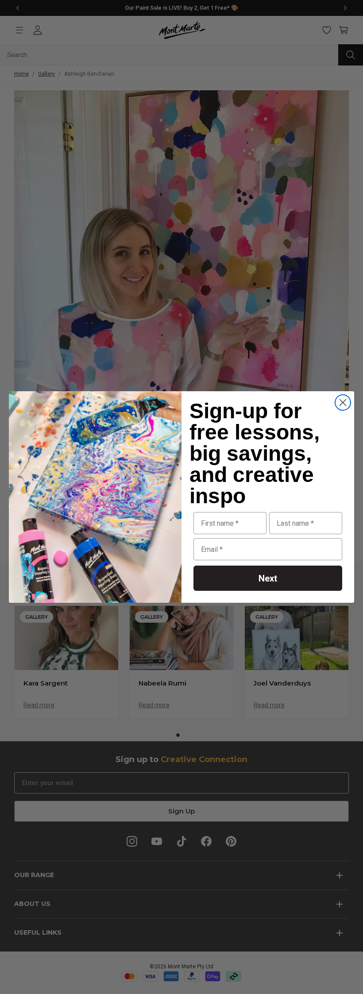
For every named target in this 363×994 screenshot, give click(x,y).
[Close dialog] (343, 402)
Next (268, 578)
